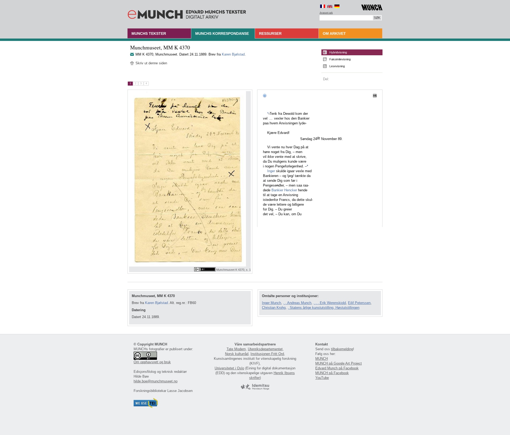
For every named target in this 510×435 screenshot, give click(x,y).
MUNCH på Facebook (332, 373)
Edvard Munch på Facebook (337, 368)
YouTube (322, 378)
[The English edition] (329, 6)
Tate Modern (236, 349)
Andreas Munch (299, 303)
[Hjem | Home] (187, 13)
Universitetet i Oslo (229, 368)
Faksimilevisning (340, 59)
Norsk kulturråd (236, 354)
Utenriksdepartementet (265, 349)
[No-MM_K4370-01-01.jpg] (190, 179)
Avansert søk (326, 12)
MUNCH (321, 359)
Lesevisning (337, 66)
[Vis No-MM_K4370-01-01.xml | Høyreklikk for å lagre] (375, 95)
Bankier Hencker (284, 190)
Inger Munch (271, 303)
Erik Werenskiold (333, 303)
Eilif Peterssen (359, 303)
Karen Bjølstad (233, 54)
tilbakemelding (342, 349)
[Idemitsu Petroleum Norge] (255, 389)
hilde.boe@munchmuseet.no (155, 381)
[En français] (322, 6)
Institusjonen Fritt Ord (267, 354)
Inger (271, 171)
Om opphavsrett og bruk (152, 362)
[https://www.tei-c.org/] (146, 407)
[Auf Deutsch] (336, 6)
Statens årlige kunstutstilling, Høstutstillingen (324, 308)
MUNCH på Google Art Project (338, 363)
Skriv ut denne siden (151, 63)
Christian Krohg (274, 308)
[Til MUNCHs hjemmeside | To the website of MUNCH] (371, 6)
